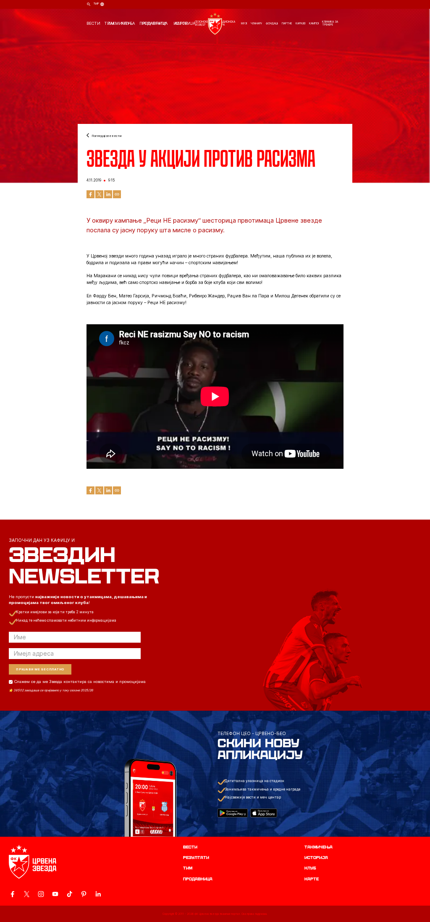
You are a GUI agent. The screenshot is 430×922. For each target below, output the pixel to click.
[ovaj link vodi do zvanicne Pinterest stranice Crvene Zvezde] (83, 894)
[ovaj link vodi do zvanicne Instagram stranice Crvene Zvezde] (41, 894)
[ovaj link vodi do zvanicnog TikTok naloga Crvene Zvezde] (69, 894)
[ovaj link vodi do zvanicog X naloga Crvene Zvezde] (26, 894)
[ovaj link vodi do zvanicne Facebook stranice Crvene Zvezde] (12, 894)
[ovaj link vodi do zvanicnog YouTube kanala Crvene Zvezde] (55, 894)
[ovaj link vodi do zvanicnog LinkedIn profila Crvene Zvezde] (98, 894)
